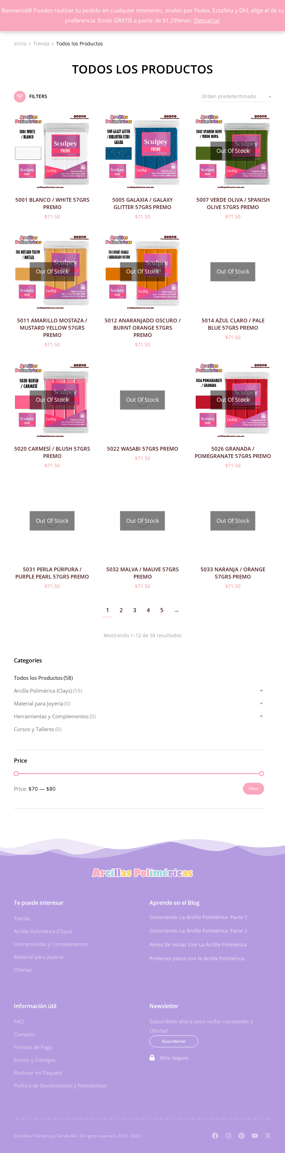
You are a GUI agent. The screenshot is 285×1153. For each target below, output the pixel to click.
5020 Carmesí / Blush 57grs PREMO (52, 452)
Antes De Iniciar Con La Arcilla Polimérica (198, 944)
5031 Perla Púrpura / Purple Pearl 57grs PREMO (52, 573)
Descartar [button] (207, 20)
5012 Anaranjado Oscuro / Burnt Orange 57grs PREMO (143, 327)
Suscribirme (174, 1041)
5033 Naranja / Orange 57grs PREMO (233, 573)
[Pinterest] (241, 1136)
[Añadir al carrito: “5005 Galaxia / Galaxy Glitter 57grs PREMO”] (174, 182)
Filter (254, 788)
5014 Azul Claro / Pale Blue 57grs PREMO (233, 324)
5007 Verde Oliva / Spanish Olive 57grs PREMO (233, 203)
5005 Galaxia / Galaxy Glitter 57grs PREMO (142, 203)
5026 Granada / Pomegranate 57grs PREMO (233, 452)
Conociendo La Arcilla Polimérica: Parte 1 (198, 917)
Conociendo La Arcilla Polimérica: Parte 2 (198, 930)
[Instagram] (228, 1136)
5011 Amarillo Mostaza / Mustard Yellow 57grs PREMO (52, 327)
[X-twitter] (268, 1136)
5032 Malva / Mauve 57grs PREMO (142, 573)
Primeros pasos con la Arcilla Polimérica (196, 958)
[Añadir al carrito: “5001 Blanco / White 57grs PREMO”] (83, 182)
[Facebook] (215, 1136)
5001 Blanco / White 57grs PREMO (52, 203)
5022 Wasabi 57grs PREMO (142, 448)
